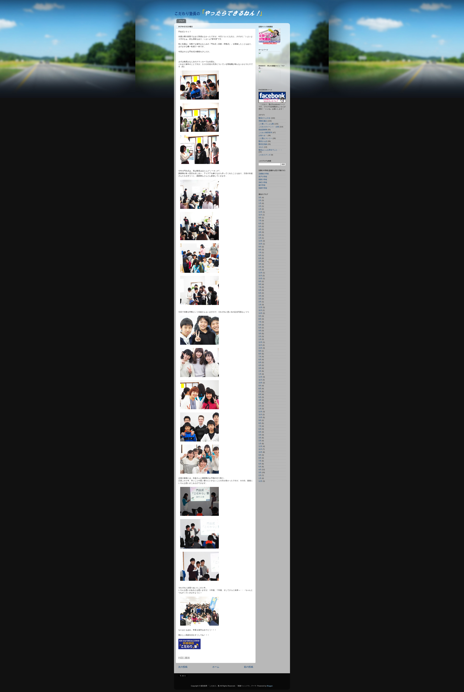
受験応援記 (263, 121)
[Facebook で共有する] (186, 658)
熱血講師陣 (263, 130)
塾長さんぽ (263, 141)
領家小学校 (263, 179)
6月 (260, 223)
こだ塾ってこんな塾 (266, 124)
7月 (260, 221)
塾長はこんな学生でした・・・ (270, 150)
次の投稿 (182, 667)
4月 (260, 229)
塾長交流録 (263, 144)
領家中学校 (263, 188)
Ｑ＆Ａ (261, 147)
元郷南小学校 (264, 174)
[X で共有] (184, 658)
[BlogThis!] (182, 658)
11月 (260, 215)
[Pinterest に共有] (188, 658)
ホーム (215, 667)
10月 (260, 244)
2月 (260, 200)
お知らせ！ (263, 135)
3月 (260, 197)
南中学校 (262, 185)
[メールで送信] (179, 658)
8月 (260, 250)
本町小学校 (263, 182)
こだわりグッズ (264, 155)
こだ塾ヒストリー (265, 138)
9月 (260, 218)
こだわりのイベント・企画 (269, 127)
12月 (260, 212)
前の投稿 (248, 667)
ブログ (181, 21)
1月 (260, 203)
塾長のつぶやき (264, 118)
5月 (260, 226)
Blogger (270, 686)
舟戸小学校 (263, 177)
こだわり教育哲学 (265, 132)
